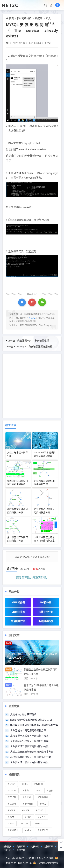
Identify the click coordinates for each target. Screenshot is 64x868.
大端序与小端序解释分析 (23, 714)
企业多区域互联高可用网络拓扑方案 (17, 539)
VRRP (12, 810)
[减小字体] (49, 23)
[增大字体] (57, 23)
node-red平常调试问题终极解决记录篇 (44, 454)
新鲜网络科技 (24, 18)
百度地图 (21, 849)
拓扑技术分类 (46, 611)
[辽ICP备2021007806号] (56, 858)
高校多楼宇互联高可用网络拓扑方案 (17, 510)
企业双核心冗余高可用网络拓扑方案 (44, 510)
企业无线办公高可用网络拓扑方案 (44, 482)
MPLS (42, 816)
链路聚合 (43, 797)
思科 (51, 790)
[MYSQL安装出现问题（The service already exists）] (32, 92)
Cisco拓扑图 (18, 611)
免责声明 (21, 846)
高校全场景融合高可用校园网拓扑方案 (30, 756)
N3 (7, 43)
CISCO (13, 790)
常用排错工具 (18, 621)
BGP (29, 816)
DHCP (39, 823)
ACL (44, 803)
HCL (25, 783)
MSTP (26, 810)
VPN (29, 830)
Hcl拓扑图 (45, 602)
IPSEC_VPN (45, 830)
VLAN (25, 823)
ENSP (12, 783)
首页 (11, 18)
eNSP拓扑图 (18, 602)
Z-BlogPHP (42, 858)
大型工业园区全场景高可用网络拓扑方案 (44, 539)
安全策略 (29, 803)
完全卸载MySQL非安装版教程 (33, 340)
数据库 (38, 18)
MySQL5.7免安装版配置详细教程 (34, 346)
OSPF (40, 810)
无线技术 (14, 830)
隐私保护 (7, 846)
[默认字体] (53, 23)
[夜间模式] (51, 5)
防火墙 (13, 803)
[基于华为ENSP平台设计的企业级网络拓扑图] (13, 689)
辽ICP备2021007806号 (47, 863)
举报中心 (7, 849)
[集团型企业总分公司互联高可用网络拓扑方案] (13, 673)
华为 (26, 790)
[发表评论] (61, 842)
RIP (38, 790)
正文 (48, 18)
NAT (12, 823)
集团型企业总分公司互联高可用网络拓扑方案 (17, 484)
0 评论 (48, 43)
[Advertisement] (32, 386)
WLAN (13, 797)
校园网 (39, 783)
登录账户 (27, 556)
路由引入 (14, 816)
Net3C (10, 5)
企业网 (27, 797)
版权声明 (49, 846)
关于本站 (35, 846)
